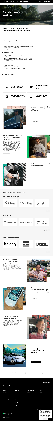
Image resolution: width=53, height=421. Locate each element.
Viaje (7, 1)
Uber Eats (21, 1)
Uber (4, 1)
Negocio (17, 1)
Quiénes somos (25, 1)
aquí (48, 416)
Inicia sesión (44, 1)
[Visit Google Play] (5, 414)
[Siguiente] (49, 211)
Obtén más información (36, 361)
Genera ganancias (11, 1)
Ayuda (40, 1)
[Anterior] (47, 211)
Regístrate (48, 1)
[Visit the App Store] (11, 414)
